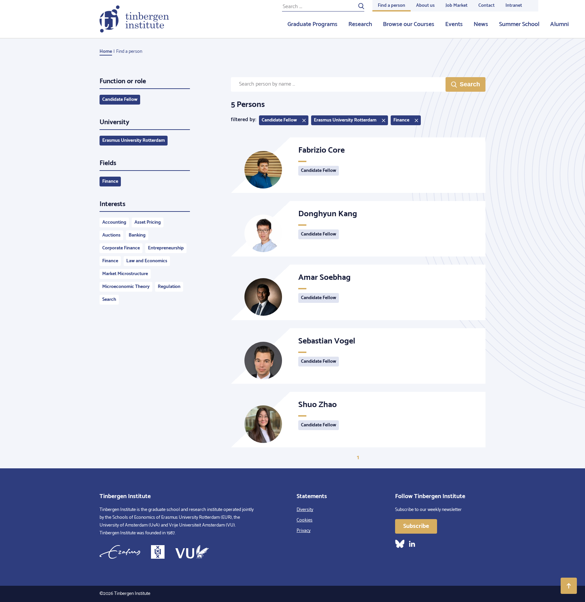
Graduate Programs (312, 24)
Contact (486, 5)
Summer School (519, 24)
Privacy (303, 531)
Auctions (111, 235)
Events (454, 24)
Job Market (457, 5)
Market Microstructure (125, 274)
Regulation (169, 287)
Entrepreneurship (166, 248)
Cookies (304, 520)
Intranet (513, 5)
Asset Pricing (147, 222)
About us (425, 5)
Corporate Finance (121, 248)
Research (360, 24)
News (481, 24)
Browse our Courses (408, 24)
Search (109, 300)
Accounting (114, 222)
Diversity (305, 510)
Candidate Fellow (119, 100)
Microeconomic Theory (126, 287)
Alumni (559, 24)
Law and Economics (146, 261)
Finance (110, 181)
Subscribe (416, 526)
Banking (137, 235)
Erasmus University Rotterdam (133, 140)
